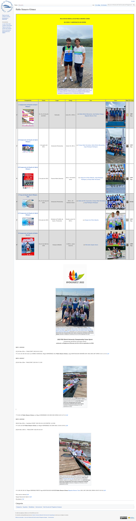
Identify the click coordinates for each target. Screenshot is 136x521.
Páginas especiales (6, 27)
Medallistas (31, 507)
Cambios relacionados (7, 25)
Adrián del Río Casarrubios (85, 200)
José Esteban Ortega (98, 114)
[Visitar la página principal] (7, 6)
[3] (66, 425)
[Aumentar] (93, 327)
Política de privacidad (19, 517)
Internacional (38, 507)
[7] (22, 499)
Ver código (97, 5)
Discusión (21, 5)
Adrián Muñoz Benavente (85, 114)
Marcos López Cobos (76, 328)
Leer (93, 5)
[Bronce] (127, 201)
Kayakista (25, 507)
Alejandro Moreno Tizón (91, 115)
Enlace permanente (6, 30)
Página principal (5, 15)
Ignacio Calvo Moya (60, 330)
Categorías (19, 507)
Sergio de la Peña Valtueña (87, 177)
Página (16, 5)
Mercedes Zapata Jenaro (91, 244)
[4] (104, 490)
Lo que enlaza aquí (6, 24)
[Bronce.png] (127, 145)
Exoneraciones (51, 517)
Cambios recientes (6, 16)
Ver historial (103, 5)
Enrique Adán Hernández (85, 145)
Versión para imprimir (6, 28)
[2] (66, 415)
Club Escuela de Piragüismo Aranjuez (52, 507)
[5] (27, 494)
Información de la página (6, 32)
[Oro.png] (127, 114)
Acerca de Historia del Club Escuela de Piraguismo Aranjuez (35, 517)
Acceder (133, 1)
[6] (30, 496)
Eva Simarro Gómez (83, 330)
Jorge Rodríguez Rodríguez (91, 146)
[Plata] (127, 220)
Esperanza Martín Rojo (64, 331)
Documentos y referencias (5, 19)
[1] (107, 353)
